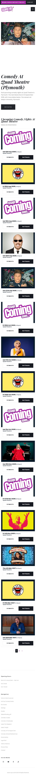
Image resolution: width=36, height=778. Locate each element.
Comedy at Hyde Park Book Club (9, 734)
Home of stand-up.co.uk (7, 698)
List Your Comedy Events (7, 701)
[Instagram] (3, 761)
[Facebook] (13, 761)
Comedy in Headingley (7, 721)
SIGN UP (30, 2)
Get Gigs (3, 708)
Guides (3, 711)
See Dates (8, 107)
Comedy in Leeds (5, 717)
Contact (3, 750)
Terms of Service (5, 743)
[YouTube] (8, 761)
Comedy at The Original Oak (8, 730)
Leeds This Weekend (6, 724)
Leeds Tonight (4, 727)
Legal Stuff (3, 740)
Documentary (4, 737)
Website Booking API (6, 714)
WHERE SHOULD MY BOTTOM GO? (13, 2)
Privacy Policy (4, 747)
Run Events (4, 704)
